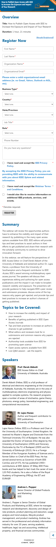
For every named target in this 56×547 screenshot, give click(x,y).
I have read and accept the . (27, 164)
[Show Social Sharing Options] (53, 535)
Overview (10, 17)
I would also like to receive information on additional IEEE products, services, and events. (29, 197)
